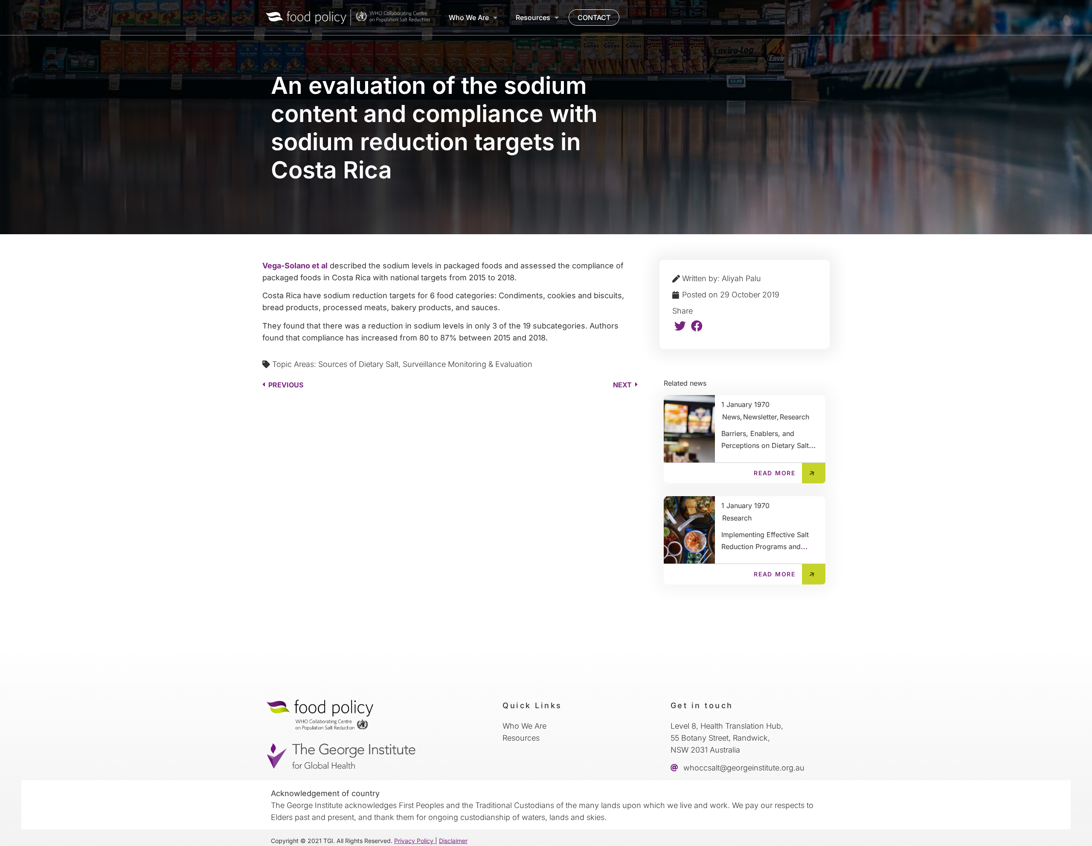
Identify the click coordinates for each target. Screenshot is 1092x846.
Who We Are (469, 17)
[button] (680, 325)
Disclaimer (453, 840)
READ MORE (775, 473)
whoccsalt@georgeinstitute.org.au (742, 767)
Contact (594, 17)
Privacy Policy (414, 840)
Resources (533, 17)
